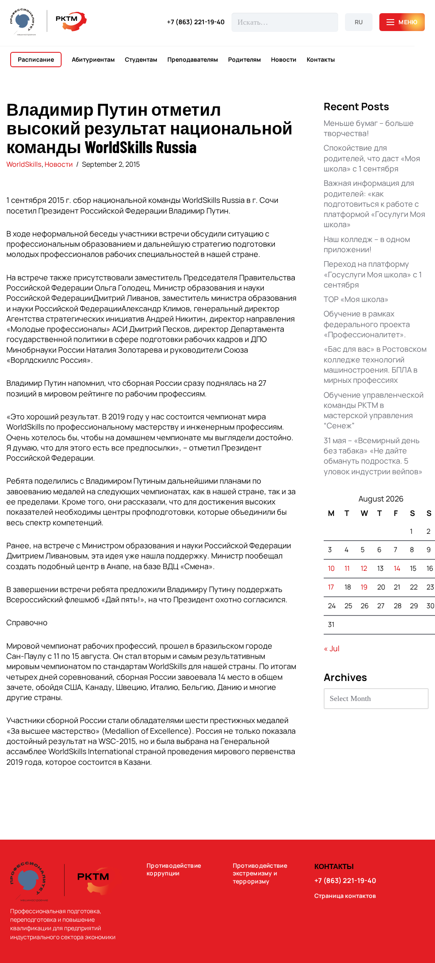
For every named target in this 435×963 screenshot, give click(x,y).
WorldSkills (24, 164)
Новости (284, 59)
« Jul (331, 648)
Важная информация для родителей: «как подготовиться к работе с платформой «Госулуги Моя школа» (374, 203)
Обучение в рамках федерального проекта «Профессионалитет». (367, 323)
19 (364, 587)
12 (364, 568)
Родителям (244, 59)
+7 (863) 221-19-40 (196, 22)
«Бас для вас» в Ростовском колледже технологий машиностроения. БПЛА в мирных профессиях (375, 364)
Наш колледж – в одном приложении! (367, 244)
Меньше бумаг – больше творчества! (369, 128)
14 (397, 568)
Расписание (36, 59)
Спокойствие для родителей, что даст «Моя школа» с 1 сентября (372, 158)
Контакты (321, 59)
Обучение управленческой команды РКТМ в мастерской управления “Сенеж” (374, 410)
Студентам (141, 59)
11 (347, 568)
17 (331, 587)
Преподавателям (192, 59)
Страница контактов (345, 896)
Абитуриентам (93, 59)
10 (331, 568)
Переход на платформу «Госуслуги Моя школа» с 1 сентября (373, 274)
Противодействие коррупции (174, 870)
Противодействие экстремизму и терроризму (260, 874)
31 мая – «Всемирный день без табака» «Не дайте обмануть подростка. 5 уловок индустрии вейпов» (373, 455)
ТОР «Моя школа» (356, 299)
